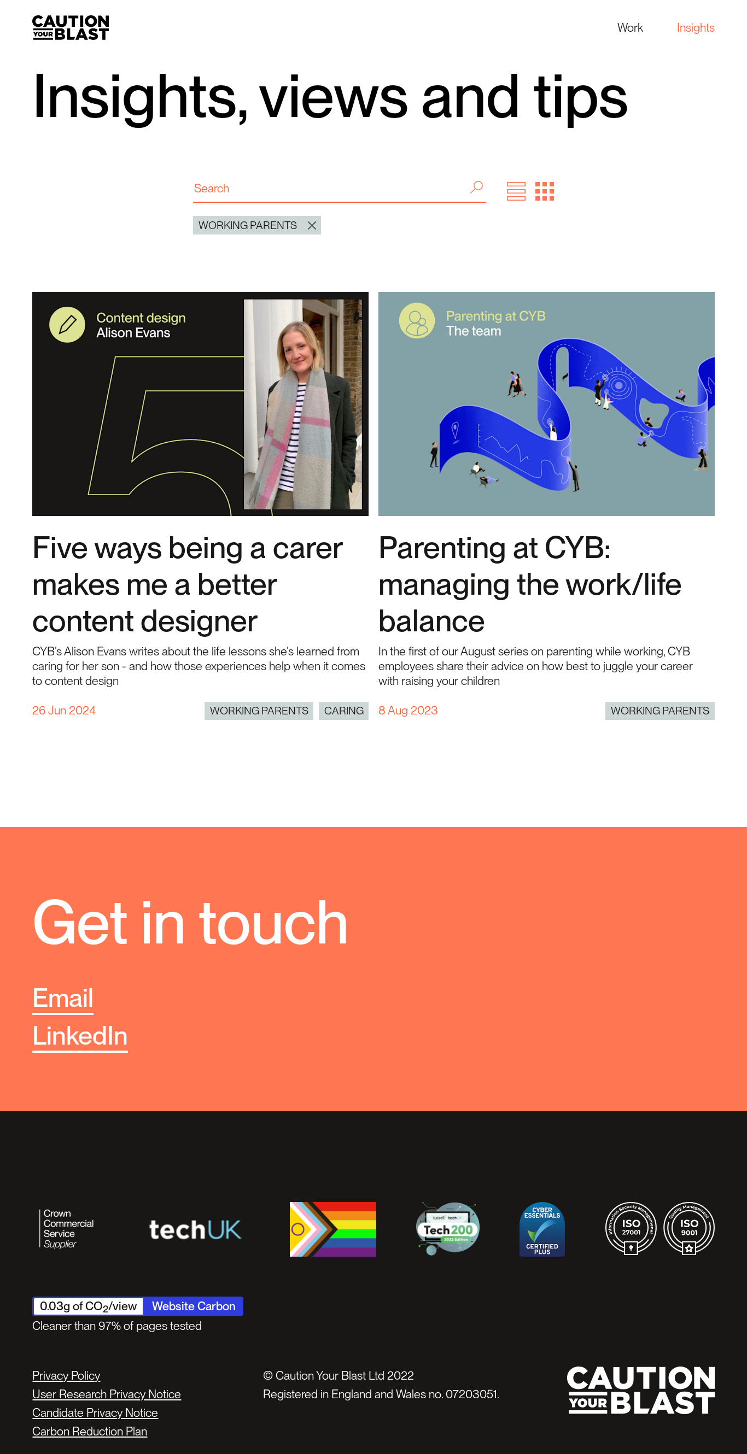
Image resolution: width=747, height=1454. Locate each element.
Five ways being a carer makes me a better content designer (187, 583)
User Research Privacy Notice (106, 1394)
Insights (696, 27)
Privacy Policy (66, 1375)
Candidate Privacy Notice (95, 1412)
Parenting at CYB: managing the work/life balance (530, 583)
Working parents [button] (248, 225)
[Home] (70, 27)
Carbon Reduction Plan (89, 1431)
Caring (344, 710)
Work (630, 27)
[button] (516, 191)
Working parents (259, 710)
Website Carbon (194, 1306)
